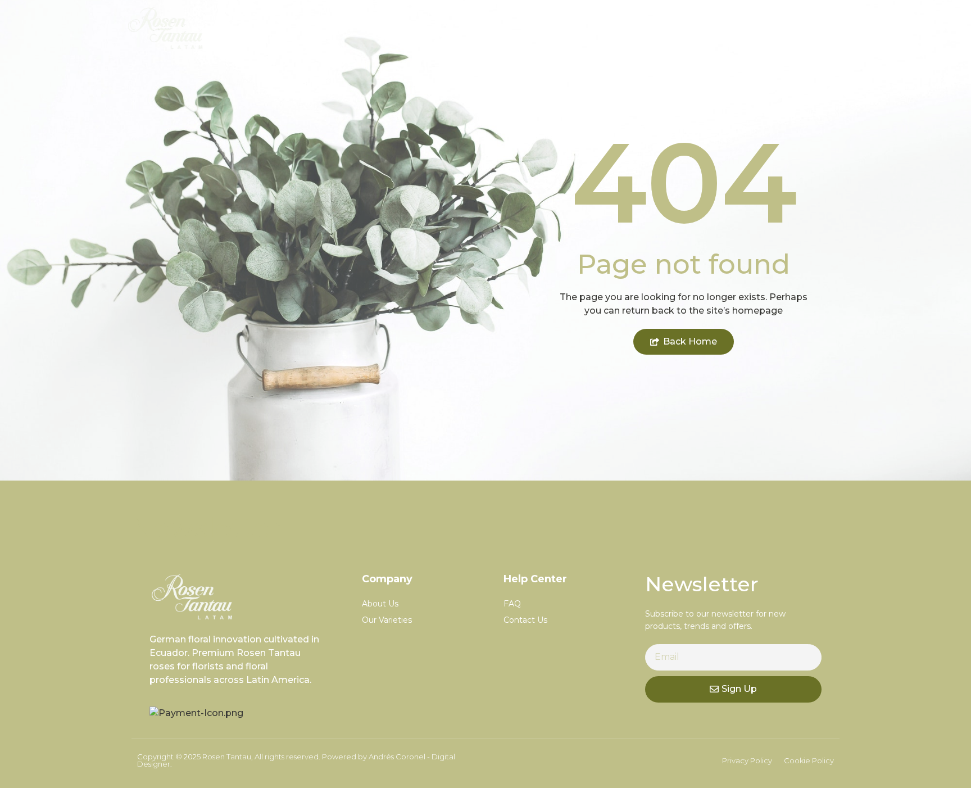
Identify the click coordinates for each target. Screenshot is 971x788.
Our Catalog (704, 27)
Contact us (799, 27)
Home (622, 27)
